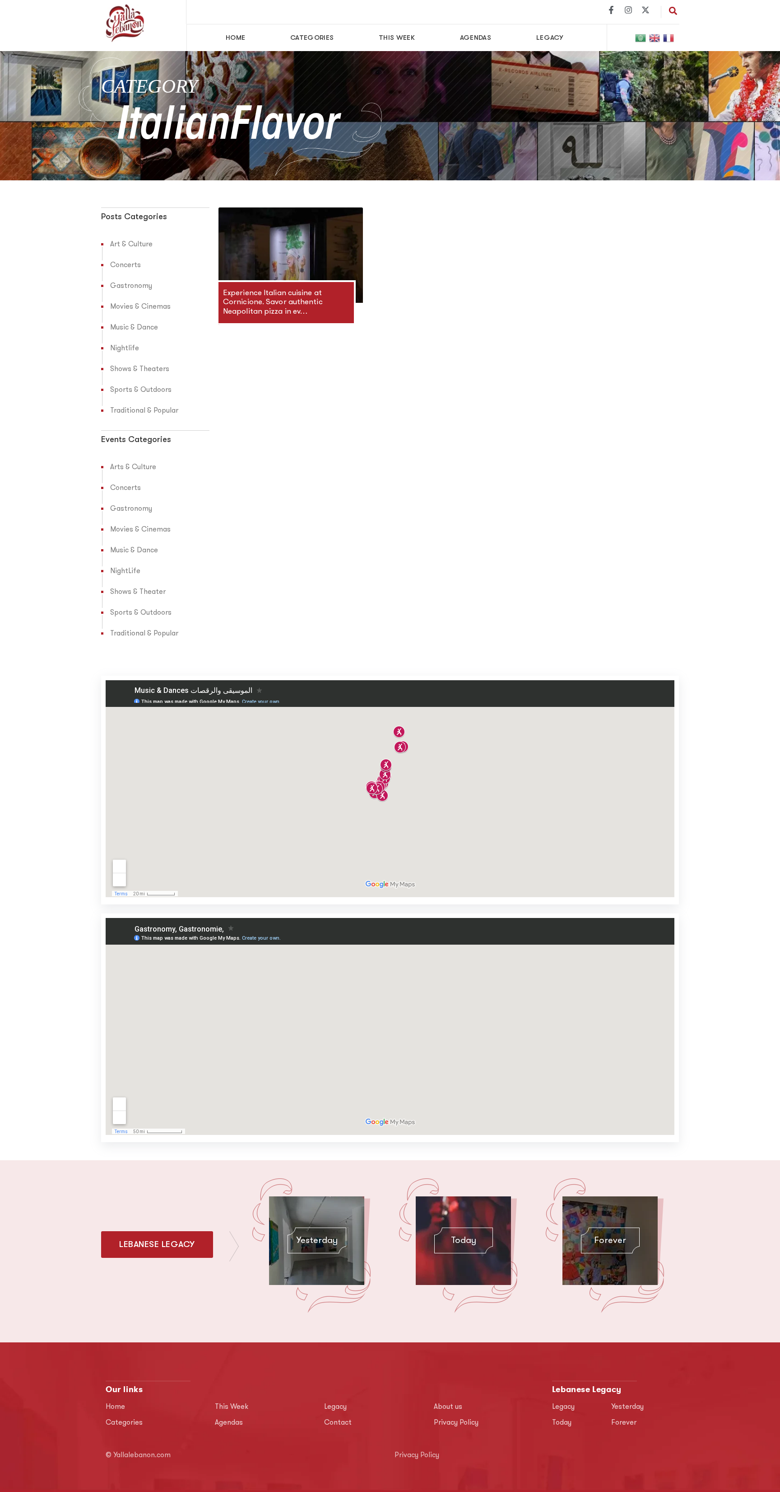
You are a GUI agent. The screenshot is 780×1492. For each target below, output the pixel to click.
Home (235, 37)
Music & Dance (134, 327)
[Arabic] (641, 37)
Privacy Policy (456, 1422)
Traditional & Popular (144, 410)
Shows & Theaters (139, 369)
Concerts (125, 265)
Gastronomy (131, 286)
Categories (312, 37)
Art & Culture (131, 244)
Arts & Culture (133, 467)
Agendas (475, 37)
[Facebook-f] (611, 10)
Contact (338, 1422)
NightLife (125, 571)
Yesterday (317, 1240)
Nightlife (124, 348)
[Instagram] (628, 10)
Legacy (549, 37)
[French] (669, 37)
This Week (397, 37)
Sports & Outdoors (141, 390)
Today (463, 1240)
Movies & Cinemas (140, 307)
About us (448, 1407)
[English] (655, 37)
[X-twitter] (645, 10)
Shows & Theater (138, 592)
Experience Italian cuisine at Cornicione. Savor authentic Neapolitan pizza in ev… (273, 302)
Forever (610, 1240)
